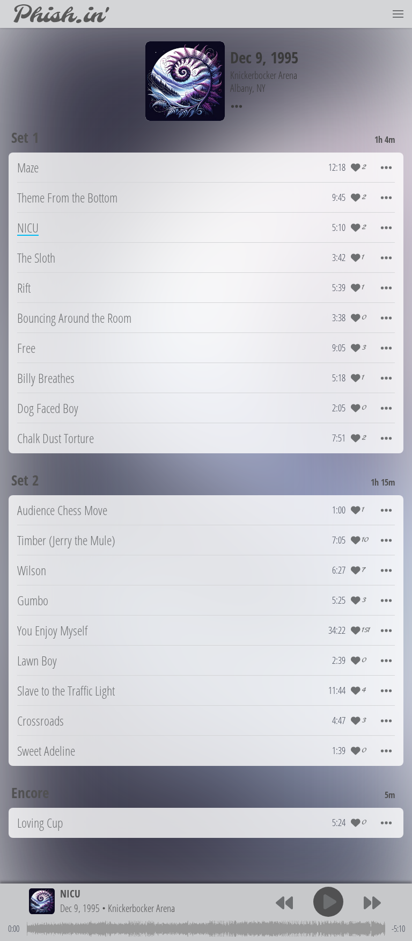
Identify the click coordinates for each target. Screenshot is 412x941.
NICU (70, 893)
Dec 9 (246, 57)
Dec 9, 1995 (80, 908)
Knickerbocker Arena (141, 908)
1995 (284, 57)
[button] (398, 14)
